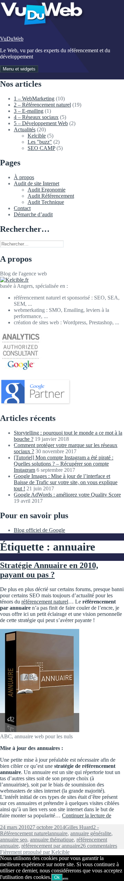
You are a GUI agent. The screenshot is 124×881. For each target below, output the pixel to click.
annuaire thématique (52, 839)
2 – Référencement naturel (42, 105)
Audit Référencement (51, 196)
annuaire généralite (90, 833)
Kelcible (37, 136)
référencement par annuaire (50, 846)
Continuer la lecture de (86, 815)
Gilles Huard (79, 827)
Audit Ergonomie (46, 190)
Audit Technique (46, 202)
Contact (22, 208)
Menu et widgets (19, 69)
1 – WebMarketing (34, 98)
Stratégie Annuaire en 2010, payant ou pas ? (49, 570)
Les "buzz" (40, 142)
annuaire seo (13, 839)
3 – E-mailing (28, 111)
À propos (24, 177)
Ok (57, 877)
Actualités (24, 129)
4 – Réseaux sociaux (36, 117)
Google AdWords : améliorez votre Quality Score (67, 495)
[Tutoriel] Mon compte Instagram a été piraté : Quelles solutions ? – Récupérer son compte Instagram (63, 464)
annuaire (58, 833)
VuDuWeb (11, 39)
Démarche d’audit (33, 214)
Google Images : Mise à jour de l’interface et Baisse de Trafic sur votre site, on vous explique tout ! (65, 482)
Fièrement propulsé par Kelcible (35, 852)
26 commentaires (98, 846)
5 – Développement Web (41, 123)
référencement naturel (44, 602)
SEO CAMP (41, 148)
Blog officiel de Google (39, 530)
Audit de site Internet (36, 183)
